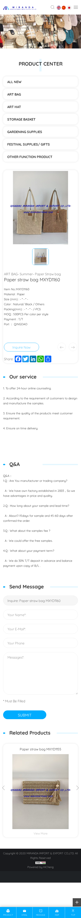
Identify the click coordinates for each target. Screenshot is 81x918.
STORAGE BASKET (21, 119)
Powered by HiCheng (40, 867)
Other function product (29, 156)
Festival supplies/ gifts (28, 144)
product (8, 914)
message (40, 914)
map (57, 914)
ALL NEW (14, 81)
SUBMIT (25, 714)
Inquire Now (21, 347)
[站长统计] (40, 862)
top (73, 914)
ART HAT (14, 106)
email (24, 914)
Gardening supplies (24, 131)
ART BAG (14, 94)
